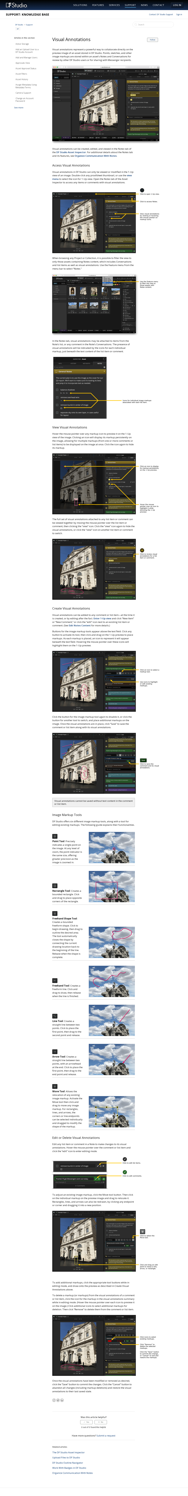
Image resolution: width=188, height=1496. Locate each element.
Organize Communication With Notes (96, 155)
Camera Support (23, 92)
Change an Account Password (25, 99)
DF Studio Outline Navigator (67, 1462)
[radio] (86, 1422)
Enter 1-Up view (102, 618)
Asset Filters (21, 73)
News (144, 5)
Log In (177, 5)
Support (130, 5)
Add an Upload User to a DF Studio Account (27, 50)
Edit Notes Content (80, 625)
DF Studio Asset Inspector (71, 152)
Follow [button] (152, 40)
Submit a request (105, 1435)
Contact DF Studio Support (161, 14)
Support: (27, 14)
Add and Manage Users (26, 57)
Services (114, 5)
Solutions (80, 5)
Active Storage (22, 43)
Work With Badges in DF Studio (69, 1467)
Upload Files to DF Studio (66, 1457)
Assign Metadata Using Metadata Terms (26, 86)
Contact (158, 5)
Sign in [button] (179, 14)
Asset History (22, 79)
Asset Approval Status (26, 68)
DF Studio (19, 24)
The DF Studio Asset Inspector (68, 1452)
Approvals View (23, 62)
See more (18, 107)
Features (98, 5)
